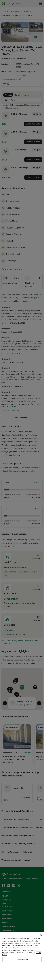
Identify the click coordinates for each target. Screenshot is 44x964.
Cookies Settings (22, 959)
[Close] (41, 935)
